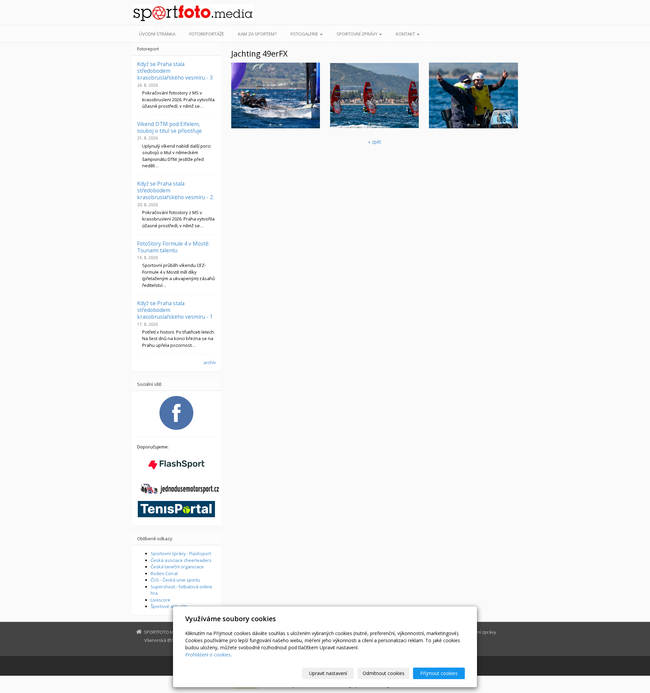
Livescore (160, 600)
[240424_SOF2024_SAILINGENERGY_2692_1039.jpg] (275, 95)
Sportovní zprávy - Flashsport (181, 553)
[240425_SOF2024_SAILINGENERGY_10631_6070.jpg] (473, 95)
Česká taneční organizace (177, 567)
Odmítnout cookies (384, 673)
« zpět (374, 142)
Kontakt (406, 34)
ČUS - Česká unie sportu (175, 580)
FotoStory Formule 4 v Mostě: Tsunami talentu (173, 247)
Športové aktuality (169, 606)
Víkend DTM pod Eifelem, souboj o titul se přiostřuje (169, 127)
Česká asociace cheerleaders (181, 560)
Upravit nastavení (328, 673)
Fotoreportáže (206, 34)
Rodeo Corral (164, 573)
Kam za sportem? (257, 34)
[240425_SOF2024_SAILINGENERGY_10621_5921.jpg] (374, 95)
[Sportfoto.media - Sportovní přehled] (193, 13)
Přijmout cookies (439, 673)
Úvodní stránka (157, 34)
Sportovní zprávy (357, 34)
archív (209, 362)
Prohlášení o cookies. (208, 654)
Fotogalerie (304, 34)
